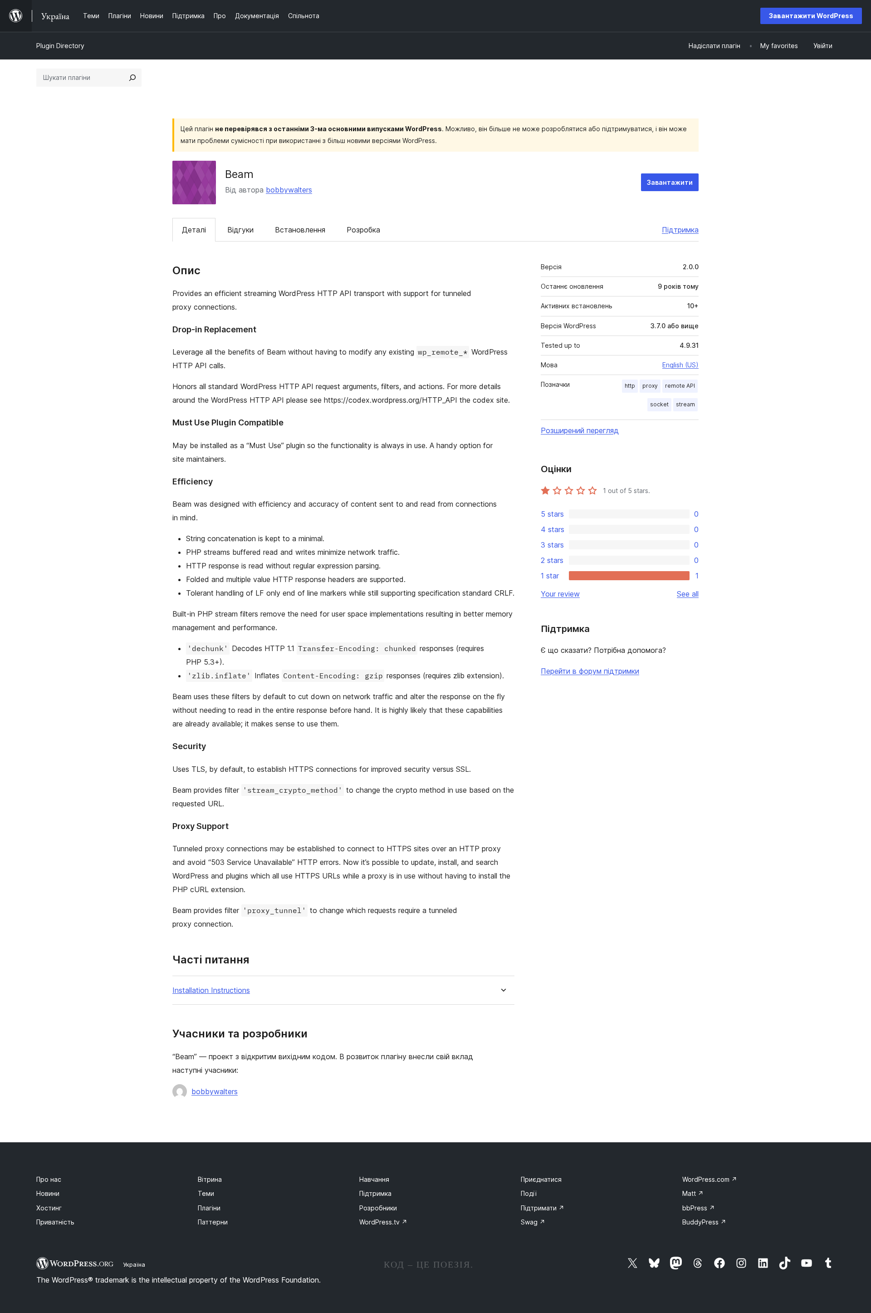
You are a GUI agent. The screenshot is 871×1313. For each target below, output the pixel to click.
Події (529, 1193)
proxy (650, 385)
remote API (680, 385)
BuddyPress (704, 1222)
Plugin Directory (60, 45)
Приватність (55, 1222)
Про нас (48, 1179)
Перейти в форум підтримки (590, 671)
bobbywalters (289, 189)
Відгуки (240, 229)
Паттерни (213, 1222)
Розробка (363, 229)
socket (659, 404)
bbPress (698, 1208)
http (630, 385)
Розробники (378, 1208)
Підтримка (680, 229)
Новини (47, 1193)
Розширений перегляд (580, 430)
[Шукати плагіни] (132, 78)
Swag (533, 1222)
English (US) (680, 365)
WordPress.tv (383, 1222)
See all (688, 593)
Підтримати (542, 1208)
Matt (693, 1193)
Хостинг (49, 1208)
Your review (560, 593)
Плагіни (209, 1208)
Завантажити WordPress (811, 16)
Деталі (194, 229)
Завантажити (670, 182)
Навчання (374, 1179)
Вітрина (210, 1179)
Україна (134, 1264)
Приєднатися (541, 1179)
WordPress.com (709, 1179)
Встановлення (300, 229)
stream (685, 404)
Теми (206, 1193)
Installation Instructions (211, 990)
